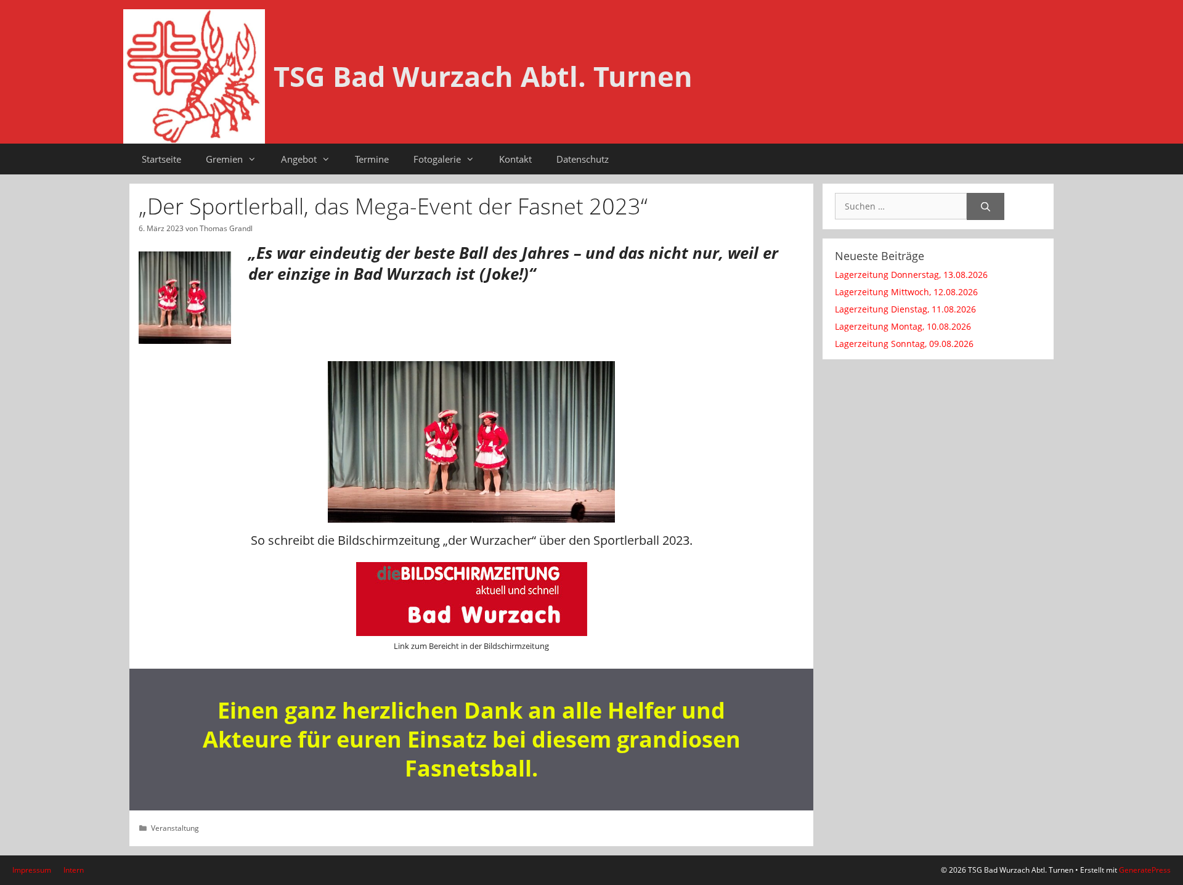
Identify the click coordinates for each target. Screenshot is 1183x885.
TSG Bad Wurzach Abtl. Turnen (483, 76)
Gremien (224, 159)
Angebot (299, 159)
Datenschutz (582, 159)
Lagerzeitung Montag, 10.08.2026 (903, 326)
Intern (73, 870)
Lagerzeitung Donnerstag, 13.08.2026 (911, 274)
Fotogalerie (437, 159)
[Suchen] (985, 207)
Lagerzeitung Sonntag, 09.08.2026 (904, 343)
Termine (372, 159)
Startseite (161, 159)
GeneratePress (1145, 870)
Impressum (31, 870)
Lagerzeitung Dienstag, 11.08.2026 (905, 309)
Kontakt (515, 159)
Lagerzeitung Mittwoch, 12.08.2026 (906, 292)
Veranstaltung (175, 828)
